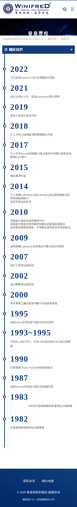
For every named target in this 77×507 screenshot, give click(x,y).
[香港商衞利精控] (27, 8)
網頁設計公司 (48, 499)
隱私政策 (29, 481)
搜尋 (65, 10)
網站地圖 (48, 481)
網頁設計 (27, 499)
